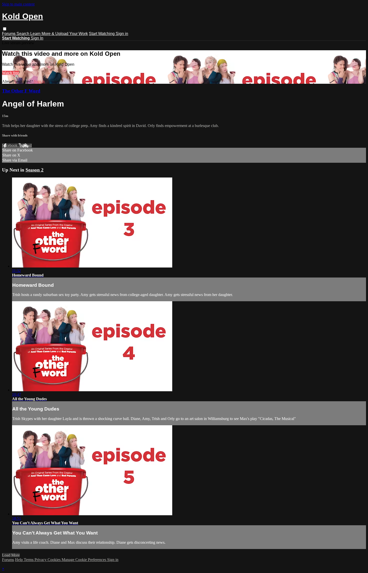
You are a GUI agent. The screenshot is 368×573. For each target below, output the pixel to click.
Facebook (10, 145)
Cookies (55, 560)
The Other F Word (21, 91)
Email (27, 145)
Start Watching (102, 34)
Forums (9, 34)
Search (23, 34)
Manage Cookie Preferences (84, 560)
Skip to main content (18, 4)
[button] (4, 28)
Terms (29, 560)
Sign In (37, 38)
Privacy (41, 560)
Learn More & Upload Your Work (59, 34)
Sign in (122, 34)
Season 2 (35, 169)
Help (19, 560)
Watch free (10, 73)
